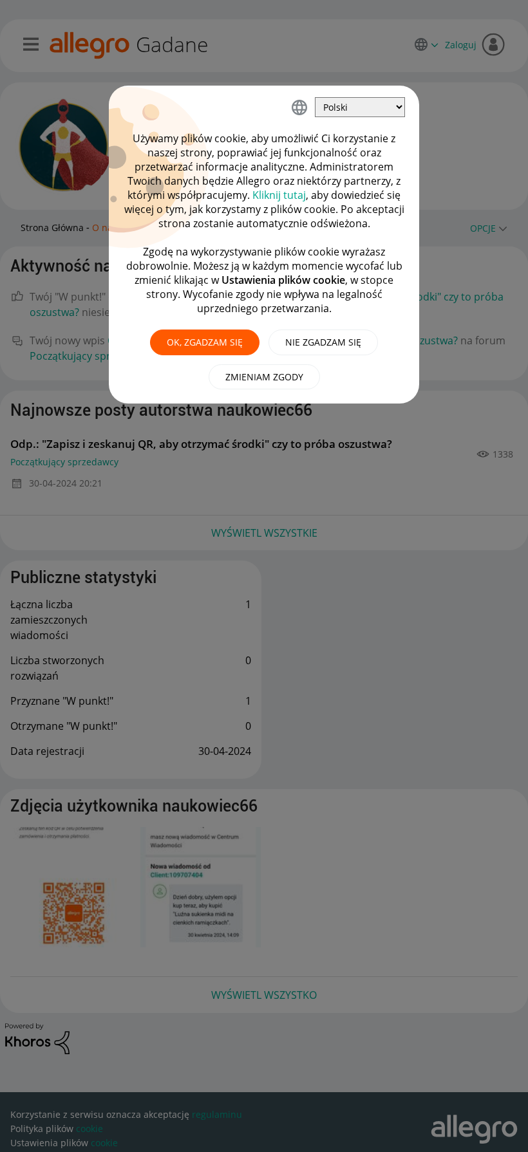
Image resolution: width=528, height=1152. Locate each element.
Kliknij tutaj (279, 195)
